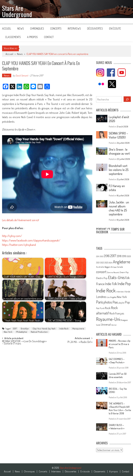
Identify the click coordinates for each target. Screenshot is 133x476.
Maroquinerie (78, 328)
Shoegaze (124, 320)
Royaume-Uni (108, 319)
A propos (32, 37)
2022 (102, 262)
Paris (99, 301)
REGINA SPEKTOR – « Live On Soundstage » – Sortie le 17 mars (24, 342)
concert (101, 271)
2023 (106, 262)
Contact (49, 37)
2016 (107, 256)
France (100, 284)
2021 (98, 262)
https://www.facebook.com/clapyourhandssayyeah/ (31, 240)
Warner (114, 325)
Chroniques (37, 28)
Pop (127, 302)
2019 (124, 256)
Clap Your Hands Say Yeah (44, 328)
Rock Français (116, 313)
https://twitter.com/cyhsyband (19, 245)
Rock (107, 308)
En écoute (115, 28)
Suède (98, 325)
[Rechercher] (127, 99)
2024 (110, 262)
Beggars (107, 267)
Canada (120, 266)
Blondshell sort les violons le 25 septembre (118, 170)
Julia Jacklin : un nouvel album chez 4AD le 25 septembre (119, 208)
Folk (127, 278)
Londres (101, 296)
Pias (115, 302)
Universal (106, 324)
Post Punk (100, 308)
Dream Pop (124, 272)
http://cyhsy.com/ (12, 236)
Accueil (6, 28)
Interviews (74, 28)
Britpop (113, 267)
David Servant (21, 75)
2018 (119, 256)
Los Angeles (111, 297)
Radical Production (39, 331)
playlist (121, 302)
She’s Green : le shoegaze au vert (119, 151)
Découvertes (95, 28)
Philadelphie (21, 331)
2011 (97, 256)
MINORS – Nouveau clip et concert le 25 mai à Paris (119, 344)
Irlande (127, 291)
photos (108, 302)
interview (120, 291)
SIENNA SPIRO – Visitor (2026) (118, 135)
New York (8, 331)
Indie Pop (124, 283)
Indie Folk (111, 284)
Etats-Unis (116, 277)
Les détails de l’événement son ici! (20, 220)
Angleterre (121, 261)
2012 (101, 256)
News (20, 28)
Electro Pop (102, 278)
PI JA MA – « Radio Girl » (80, 342)
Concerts (55, 28)
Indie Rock (63, 328)
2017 (15, 328)
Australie (100, 266)
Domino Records (113, 272)
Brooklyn (25, 328)
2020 (129, 256)
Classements (13, 37)
